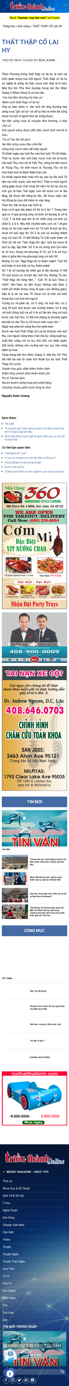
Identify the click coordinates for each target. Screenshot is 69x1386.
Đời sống (24, 26)
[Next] (60, 1348)
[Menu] (64, 6)
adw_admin (47, 60)
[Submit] (63, 1372)
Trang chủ (9, 26)
